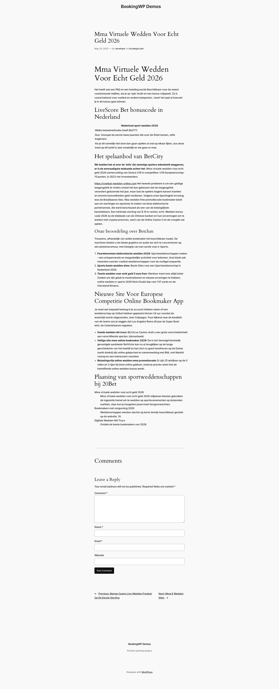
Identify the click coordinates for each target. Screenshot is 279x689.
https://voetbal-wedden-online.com (115, 183)
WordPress (147, 672)
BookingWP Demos (141, 6)
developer (120, 48)
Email (98, 541)
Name (98, 527)
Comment (101, 493)
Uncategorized (136, 48)
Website (99, 555)
